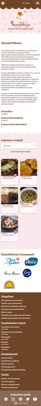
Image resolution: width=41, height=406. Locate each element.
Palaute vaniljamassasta (10, 384)
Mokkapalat (5, 337)
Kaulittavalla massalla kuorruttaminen (15, 318)
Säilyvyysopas (6, 312)
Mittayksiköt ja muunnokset (12, 300)
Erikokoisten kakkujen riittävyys (13, 306)
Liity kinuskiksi (7, 358)
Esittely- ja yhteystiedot (10, 378)
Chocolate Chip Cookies (10, 327)
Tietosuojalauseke (8, 367)
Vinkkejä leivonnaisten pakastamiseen (16, 315)
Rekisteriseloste (7, 364)
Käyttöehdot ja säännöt (10, 361)
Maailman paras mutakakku (11, 332)
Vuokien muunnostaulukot (11, 303)
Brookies (4, 342)
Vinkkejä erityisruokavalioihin (12, 309)
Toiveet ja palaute (8, 381)
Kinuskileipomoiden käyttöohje (13, 370)
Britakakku (5, 347)
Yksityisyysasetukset (9, 387)
